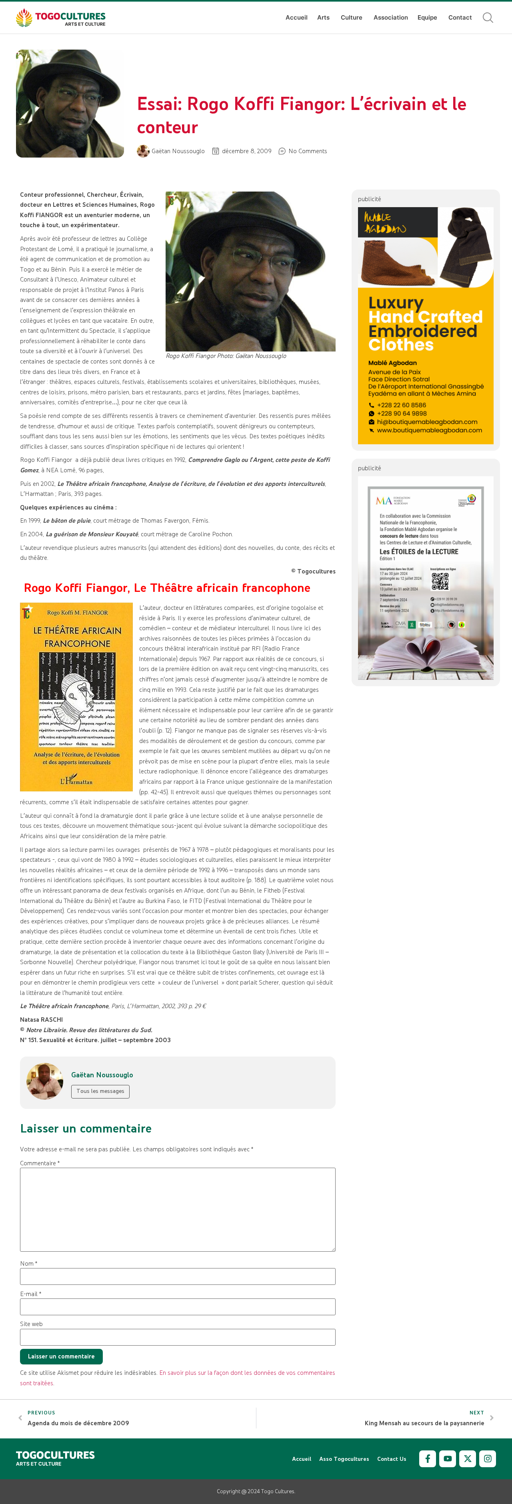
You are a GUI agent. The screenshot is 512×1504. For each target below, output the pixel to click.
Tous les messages (100, 1091)
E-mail (30, 1294)
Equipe (427, 17)
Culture (351, 17)
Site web (31, 1324)
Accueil (297, 17)
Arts (323, 17)
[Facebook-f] (427, 1458)
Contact (460, 17)
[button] (488, 18)
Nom (28, 1263)
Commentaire (40, 1163)
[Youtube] (447, 1458)
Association (391, 17)
